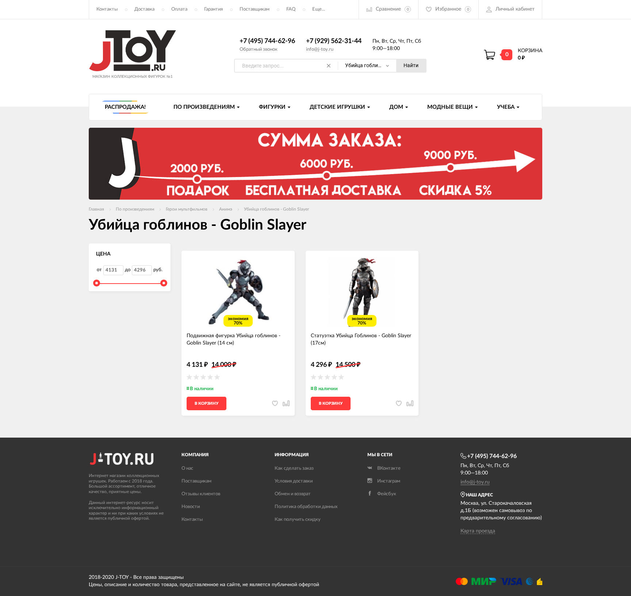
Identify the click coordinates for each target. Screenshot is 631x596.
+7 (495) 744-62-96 (267, 41)
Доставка (144, 9)
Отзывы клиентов (200, 494)
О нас (187, 468)
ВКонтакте (389, 468)
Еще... (318, 9)
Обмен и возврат (293, 494)
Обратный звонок (259, 49)
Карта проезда (477, 531)
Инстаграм (388, 481)
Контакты (107, 9)
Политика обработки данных (306, 506)
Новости (190, 506)
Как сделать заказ (294, 468)
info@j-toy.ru (319, 49)
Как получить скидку (298, 519)
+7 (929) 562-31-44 (334, 41)
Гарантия (213, 9)
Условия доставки (294, 481)
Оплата (179, 9)
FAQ (290, 9)
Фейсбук (386, 494)
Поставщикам (254, 9)
